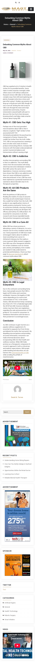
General (7, 40)
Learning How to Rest (12, 474)
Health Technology (11, 611)
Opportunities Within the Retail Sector (17, 470)
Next (30, 379)
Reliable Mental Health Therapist (16, 478)
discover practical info (16, 254)
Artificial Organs (10, 603)
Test (4, 589)
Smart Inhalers (10, 619)
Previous (6, 379)
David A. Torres (16, 50)
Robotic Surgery (10, 615)
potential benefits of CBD (20, 353)
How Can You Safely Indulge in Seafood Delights (18, 465)
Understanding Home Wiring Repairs (17, 460)
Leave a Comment (8, 53)
